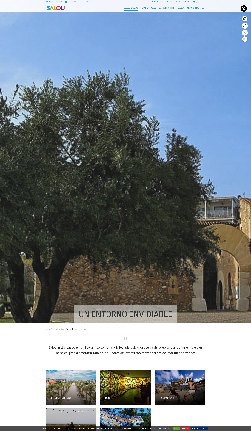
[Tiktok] (245, 26)
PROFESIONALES (184, 2)
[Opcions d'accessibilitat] (244, 8)
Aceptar (177, 428)
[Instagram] (245, 19)
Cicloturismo (193, 8)
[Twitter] (245, 33)
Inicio (48, 329)
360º (170, 2)
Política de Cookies (199, 428)
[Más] (245, 39)
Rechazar (186, 428)
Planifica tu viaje (148, 8)
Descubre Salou (131, 8)
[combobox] (200, 2)
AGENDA (181, 8)
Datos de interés (166, 8)
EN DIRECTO (158, 2)
